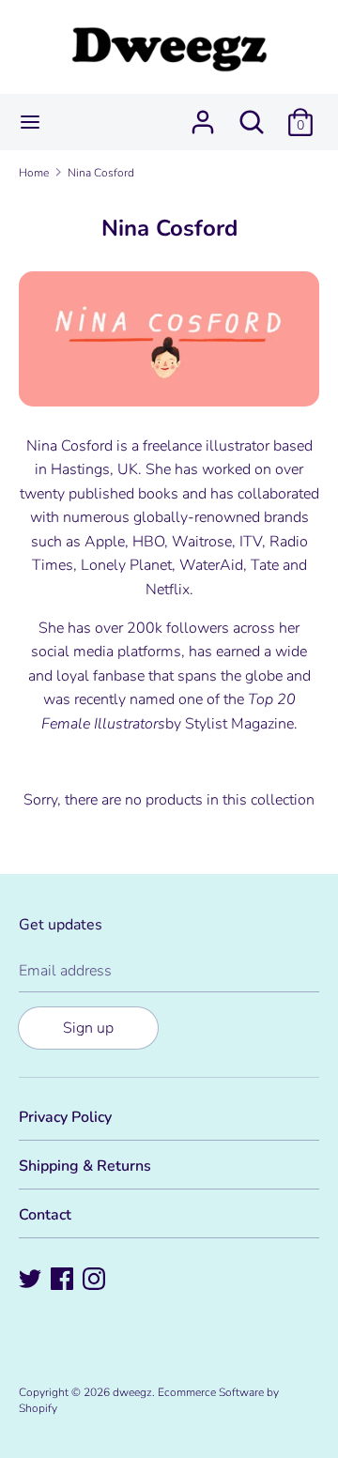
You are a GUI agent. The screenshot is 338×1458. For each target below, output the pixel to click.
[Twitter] (32, 1280)
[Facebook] (64, 1280)
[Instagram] (96, 1280)
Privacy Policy (65, 1117)
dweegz (132, 1392)
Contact (45, 1215)
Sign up (88, 1028)
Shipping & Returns (85, 1166)
